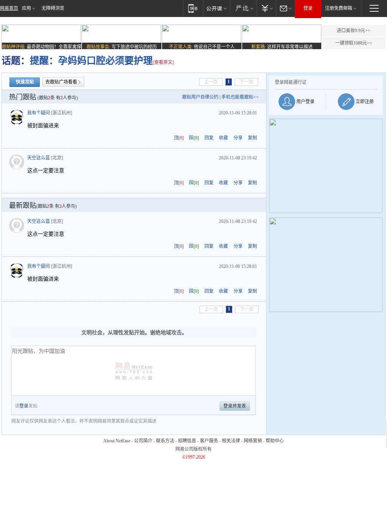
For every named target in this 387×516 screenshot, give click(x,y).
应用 (26, 8)
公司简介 (143, 440)
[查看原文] (163, 62)
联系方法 (165, 440)
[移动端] (193, 8)
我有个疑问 (38, 113)
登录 (308, 8)
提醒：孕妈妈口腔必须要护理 (91, 61)
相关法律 (231, 440)
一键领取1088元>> (353, 43)
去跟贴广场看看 (61, 82)
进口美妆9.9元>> (353, 30)
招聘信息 (187, 440)
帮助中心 (275, 440)
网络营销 (253, 440)
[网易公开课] (216, 8)
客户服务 (209, 440)
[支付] (266, 8)
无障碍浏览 (53, 8)
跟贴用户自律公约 (200, 97)
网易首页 (9, 8)
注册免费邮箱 (338, 8)
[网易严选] (243, 8)
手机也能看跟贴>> (240, 97)
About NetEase (116, 440)
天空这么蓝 (38, 158)
